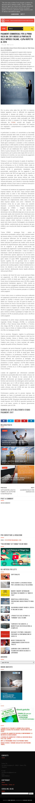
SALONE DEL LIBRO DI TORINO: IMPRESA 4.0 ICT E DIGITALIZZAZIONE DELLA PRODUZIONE (16, 479)
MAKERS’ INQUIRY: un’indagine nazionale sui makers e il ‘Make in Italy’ (22, 593)
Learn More (15, 14)
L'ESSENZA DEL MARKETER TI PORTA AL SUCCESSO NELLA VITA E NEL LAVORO (16, 737)
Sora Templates (11, 800)
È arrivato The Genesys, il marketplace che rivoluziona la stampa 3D (21, 626)
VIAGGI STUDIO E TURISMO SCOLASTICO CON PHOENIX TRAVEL (16, 743)
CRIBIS (13, 122)
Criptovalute (15, 574)
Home (3, 29)
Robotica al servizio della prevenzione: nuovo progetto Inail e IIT (22, 601)
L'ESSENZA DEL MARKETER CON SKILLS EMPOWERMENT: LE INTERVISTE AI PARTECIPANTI (16, 734)
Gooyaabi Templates (27, 800)
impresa (11, 45)
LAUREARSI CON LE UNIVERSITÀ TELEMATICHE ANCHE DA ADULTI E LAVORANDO (21, 651)
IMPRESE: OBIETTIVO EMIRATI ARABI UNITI (14, 461)
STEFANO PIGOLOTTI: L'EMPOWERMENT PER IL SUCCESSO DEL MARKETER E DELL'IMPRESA (15, 442)
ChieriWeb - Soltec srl (8, 785)
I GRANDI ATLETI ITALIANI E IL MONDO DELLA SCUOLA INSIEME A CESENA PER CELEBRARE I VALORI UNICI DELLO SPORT (16, 729)
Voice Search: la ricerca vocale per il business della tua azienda (22, 584)
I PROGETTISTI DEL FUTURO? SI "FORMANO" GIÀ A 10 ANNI (20, 617)
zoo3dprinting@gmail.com (13, 540)
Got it (23, 14)
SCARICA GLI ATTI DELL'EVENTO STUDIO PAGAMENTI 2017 (15, 411)
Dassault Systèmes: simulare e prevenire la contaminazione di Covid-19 (21, 634)
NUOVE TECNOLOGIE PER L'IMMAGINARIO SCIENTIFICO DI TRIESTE (20, 642)
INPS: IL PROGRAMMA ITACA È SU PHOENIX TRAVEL (14, 741)
